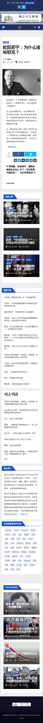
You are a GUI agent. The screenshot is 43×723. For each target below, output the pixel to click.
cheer (25, 685)
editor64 (25, 247)
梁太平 (7, 552)
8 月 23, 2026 (13, 635)
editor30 (26, 611)
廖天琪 (28, 543)
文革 (6, 547)
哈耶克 (20, 62)
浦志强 (14, 556)
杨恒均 (26, 547)
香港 (6, 569)
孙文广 (30, 539)
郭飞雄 (19, 565)
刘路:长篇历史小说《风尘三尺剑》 (18, 439)
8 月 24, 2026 (13, 611)
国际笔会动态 (10, 259)
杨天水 (19, 547)
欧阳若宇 (27, 62)
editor (9, 59)
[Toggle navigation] (20, 27)
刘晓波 (26, 534)
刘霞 (12, 539)
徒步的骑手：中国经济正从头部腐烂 (19, 312)
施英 (12, 547)
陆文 (25, 565)
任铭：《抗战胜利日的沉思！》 (17, 372)
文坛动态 (28, 259)
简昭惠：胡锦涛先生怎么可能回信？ (12, 169)
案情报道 (8, 675)
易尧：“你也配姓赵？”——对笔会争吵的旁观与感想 (21, 241)
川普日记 (20, 543)
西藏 (12, 565)
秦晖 (14, 561)
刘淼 (33, 534)
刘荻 (6, 539)
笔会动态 (9, 263)
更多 (6, 459)
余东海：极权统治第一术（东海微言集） (21, 297)
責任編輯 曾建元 (26, 220)
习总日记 (8, 530)
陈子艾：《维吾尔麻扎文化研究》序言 (20, 433)
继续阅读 (11, 147)
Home (22, 718)
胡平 (34, 561)
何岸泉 (33, 530)
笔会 (19, 561)
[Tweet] (30, 154)
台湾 (18, 539)
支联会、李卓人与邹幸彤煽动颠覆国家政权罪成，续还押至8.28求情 (21, 680)
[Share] (18, 154)
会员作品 (9, 236)
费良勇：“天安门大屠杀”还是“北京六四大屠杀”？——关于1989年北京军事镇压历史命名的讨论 (21, 337)
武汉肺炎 (32, 552)
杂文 (21, 236)
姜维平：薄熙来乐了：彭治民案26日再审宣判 (27, 169)
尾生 (6, 543)
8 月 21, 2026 (13, 685)
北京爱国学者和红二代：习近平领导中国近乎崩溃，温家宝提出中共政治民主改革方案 (20, 217)
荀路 (6, 565)
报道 (23, 259)
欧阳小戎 (15, 552)
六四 (19, 534)
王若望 (7, 561)
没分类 (8, 625)
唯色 (24, 539)
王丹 (21, 556)
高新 (12, 569)
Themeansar (36, 715)
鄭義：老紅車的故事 (12, 445)
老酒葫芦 (27, 561)
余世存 (7, 534)
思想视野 (6, 42)
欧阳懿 (23, 552)
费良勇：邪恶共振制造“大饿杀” (16, 384)
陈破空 (32, 565)
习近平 (16, 530)
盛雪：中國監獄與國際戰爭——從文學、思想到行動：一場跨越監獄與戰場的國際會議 (20, 270)
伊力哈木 (24, 530)
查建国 (34, 547)
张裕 (34, 543)
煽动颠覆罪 (16, 675)
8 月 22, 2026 (13, 660)
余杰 (14, 534)
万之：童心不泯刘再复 (13, 419)
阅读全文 (24, 514)
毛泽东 (7, 556)
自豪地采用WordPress (10, 715)
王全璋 (28, 556)
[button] (35, 27)
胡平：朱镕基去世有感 (13, 378)
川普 (12, 543)
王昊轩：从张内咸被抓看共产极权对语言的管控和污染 (21, 630)
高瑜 (18, 569)
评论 (14, 210)
